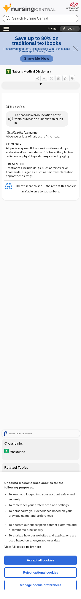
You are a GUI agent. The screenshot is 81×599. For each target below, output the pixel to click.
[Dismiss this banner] (75, 48)
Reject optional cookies (40, 572)
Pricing (52, 28)
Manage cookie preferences (40, 585)
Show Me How (36, 58)
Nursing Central (29, 7)
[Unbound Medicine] (72, 6)
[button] (70, 28)
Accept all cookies (40, 560)
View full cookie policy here (22, 546)
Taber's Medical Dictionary (31, 71)
